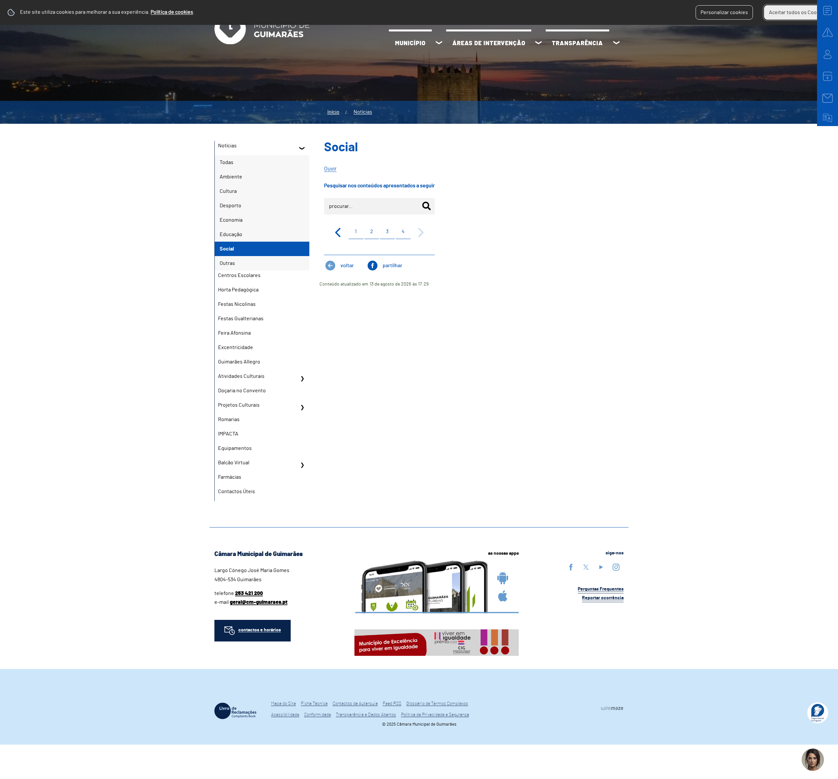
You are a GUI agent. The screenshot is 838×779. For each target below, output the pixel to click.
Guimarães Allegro (239, 361)
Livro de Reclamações (235, 711)
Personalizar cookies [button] (724, 12)
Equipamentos (235, 448)
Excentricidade (235, 347)
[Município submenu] (439, 43)
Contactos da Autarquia (355, 703)
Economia (231, 220)
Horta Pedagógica (238, 289)
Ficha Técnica (314, 703)
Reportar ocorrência (603, 598)
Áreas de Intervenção (488, 43)
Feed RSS (392, 703)
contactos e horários (259, 630)
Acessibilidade (285, 715)
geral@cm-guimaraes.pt (258, 602)
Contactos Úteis (236, 491)
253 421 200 (249, 593)
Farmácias (229, 477)
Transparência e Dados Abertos (366, 715)
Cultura (228, 191)
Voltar (347, 265)
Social (227, 248)
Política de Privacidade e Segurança (435, 715)
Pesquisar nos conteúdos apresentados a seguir (379, 185)
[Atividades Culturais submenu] (302, 378)
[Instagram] (616, 567)
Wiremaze (612, 708)
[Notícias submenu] (302, 148)
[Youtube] (601, 567)
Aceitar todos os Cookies (797, 12)
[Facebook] (570, 567)
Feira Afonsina (234, 333)
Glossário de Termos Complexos (437, 703)
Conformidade (317, 715)
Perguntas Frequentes (601, 589)
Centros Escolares (239, 275)
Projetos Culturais (239, 405)
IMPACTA (228, 433)
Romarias (229, 419)
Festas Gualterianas (241, 318)
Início (333, 112)
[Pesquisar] (426, 206)
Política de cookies (172, 12)
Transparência (577, 43)
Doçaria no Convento (242, 390)
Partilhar (392, 265)
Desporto (230, 205)
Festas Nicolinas (237, 304)
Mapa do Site (283, 703)
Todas (226, 162)
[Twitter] (585, 567)
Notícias (363, 112)
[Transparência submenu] (616, 43)
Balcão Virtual (233, 462)
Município (410, 43)
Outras (227, 263)
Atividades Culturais (241, 376)
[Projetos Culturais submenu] (302, 407)
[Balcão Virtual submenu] (302, 465)
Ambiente (231, 176)
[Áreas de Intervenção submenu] (538, 43)
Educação (231, 234)
